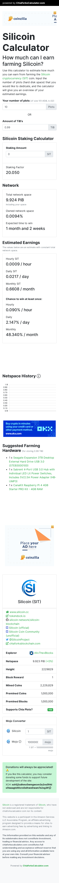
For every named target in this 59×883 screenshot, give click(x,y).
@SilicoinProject (19, 639)
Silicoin (5, 805)
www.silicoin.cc (19, 612)
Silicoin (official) (18, 627)
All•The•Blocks (43, 652)
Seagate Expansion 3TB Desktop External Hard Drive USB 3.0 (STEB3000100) (31, 461)
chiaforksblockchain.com (24, 643)
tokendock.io (17, 616)
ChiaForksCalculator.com (30, 2)
